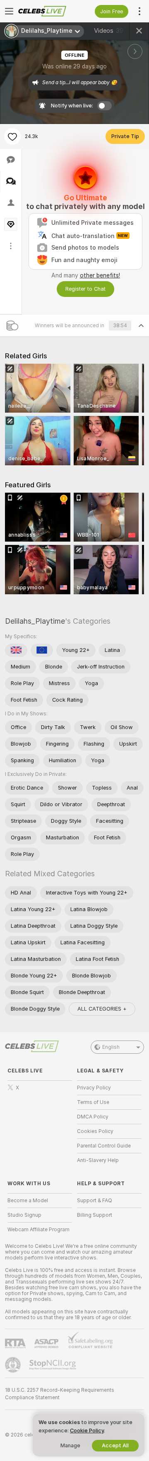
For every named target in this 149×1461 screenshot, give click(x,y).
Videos (108, 30)
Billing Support (94, 1215)
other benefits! (100, 275)
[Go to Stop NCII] (53, 1365)
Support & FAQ (94, 1200)
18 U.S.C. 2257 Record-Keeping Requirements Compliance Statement (59, 1393)
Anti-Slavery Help (98, 1160)
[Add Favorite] (12, 136)
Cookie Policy (87, 1430)
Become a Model (27, 1200)
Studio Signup (24, 1215)
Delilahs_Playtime (35, 621)
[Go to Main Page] (46, 11)
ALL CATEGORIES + (102, 1009)
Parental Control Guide (104, 1146)
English (111, 1047)
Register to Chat (85, 289)
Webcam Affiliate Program (38, 1229)
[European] (42, 650)
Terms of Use (93, 1102)
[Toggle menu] (9, 11)
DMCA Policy (92, 1117)
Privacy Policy (94, 1088)
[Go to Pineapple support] (13, 1365)
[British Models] (16, 650)
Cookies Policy (95, 1131)
